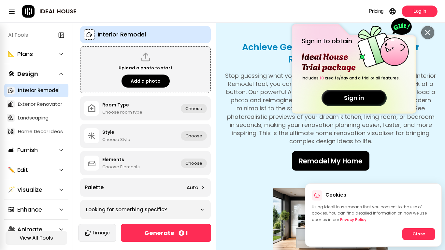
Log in (419, 11)
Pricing (376, 11)
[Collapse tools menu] (61, 35)
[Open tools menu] (11, 11)
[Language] (392, 11)
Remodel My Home (331, 161)
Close (418, 234)
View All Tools (36, 237)
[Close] (427, 32)
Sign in (354, 98)
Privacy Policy (353, 219)
